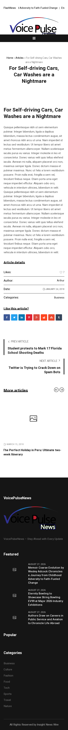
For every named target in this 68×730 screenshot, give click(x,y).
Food (7, 682)
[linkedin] (21, 317)
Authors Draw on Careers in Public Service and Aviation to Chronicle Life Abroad (45, 619)
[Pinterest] (29, 317)
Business (59, 298)
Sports (8, 694)
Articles (19, 58)
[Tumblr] (59, 317)
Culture (8, 669)
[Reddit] (44, 317)
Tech (7, 688)
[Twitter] (14, 317)
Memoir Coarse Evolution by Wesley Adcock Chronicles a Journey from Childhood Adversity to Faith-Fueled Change (46, 575)
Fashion (8, 676)
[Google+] (36, 317)
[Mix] (51, 317)
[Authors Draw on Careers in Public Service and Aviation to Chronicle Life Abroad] (14, 618)
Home (9, 58)
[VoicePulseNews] (34, 27)
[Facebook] (7, 317)
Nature (8, 706)
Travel (7, 700)
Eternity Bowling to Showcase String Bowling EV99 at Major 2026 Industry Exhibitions (45, 599)
